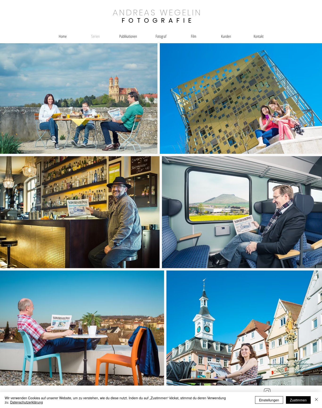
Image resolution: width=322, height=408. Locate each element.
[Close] (316, 400)
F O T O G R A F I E (157, 20)
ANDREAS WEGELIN (157, 12)
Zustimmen (298, 400)
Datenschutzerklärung (26, 402)
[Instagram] (267, 391)
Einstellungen (269, 400)
